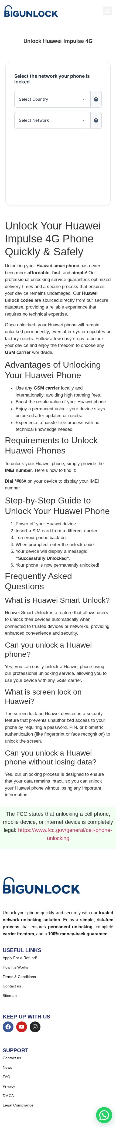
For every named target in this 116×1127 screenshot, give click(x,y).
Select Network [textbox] (34, 120)
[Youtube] (21, 1026)
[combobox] (52, 99)
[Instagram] (35, 1026)
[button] (107, 10)
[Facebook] (8, 1026)
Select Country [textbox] (33, 99)
